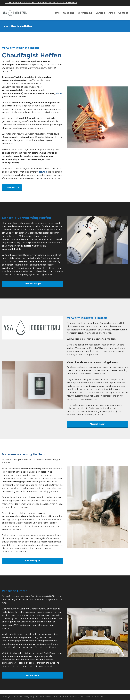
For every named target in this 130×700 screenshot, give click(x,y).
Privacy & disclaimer (81, 696)
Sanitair (100, 12)
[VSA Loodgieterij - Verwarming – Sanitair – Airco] (16, 13)
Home (56, 12)
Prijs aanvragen (32, 561)
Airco (112, 12)
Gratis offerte (32, 675)
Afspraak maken (97, 424)
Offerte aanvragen (32, 284)
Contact (123, 12)
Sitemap (67, 696)
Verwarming (84, 12)
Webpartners (98, 696)
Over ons (68, 12)
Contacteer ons (12, 187)
